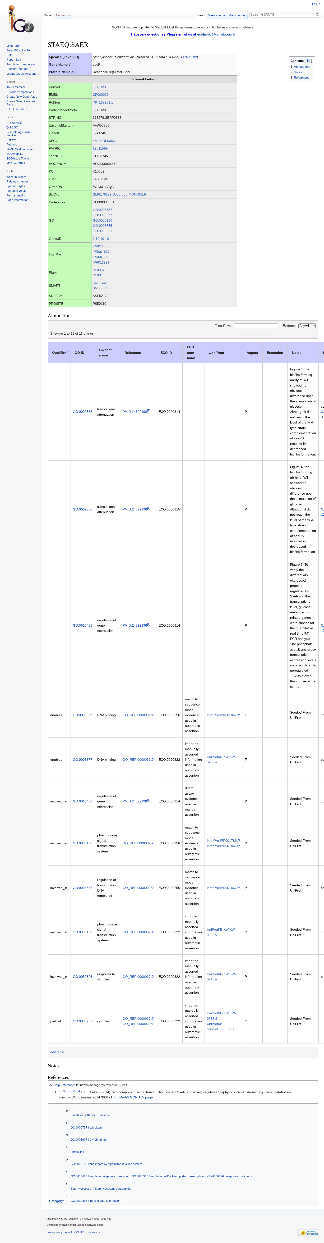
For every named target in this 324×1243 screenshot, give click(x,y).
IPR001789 (101, 257)
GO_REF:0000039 (137, 1024)
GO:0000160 (102, 220)
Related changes (17, 181)
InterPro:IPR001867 (222, 715)
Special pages (15, 186)
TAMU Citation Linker (20, 149)
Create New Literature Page (20, 103)
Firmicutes (77, 1151)
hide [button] (308, 61)
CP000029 (101, 94)
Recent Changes (17, 69)
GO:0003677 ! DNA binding (88, 1139)
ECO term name (191, 352)
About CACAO (15, 87)
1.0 (63, 1090)
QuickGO (12, 127)
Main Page (13, 46)
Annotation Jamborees (21, 64)
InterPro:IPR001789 (222, 840)
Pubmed (11, 144)
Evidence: (290, 326)
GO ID (79, 353)
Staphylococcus (81, 1188)
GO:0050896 (82, 977)
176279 (188, 57)
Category (56, 1200)
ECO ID (166, 353)
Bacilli (91, 1115)
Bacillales (77, 1115)
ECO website (14, 153)
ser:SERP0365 (104, 141)
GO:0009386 (82, 412)
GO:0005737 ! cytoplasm (86, 1127)
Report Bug (13, 59)
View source (216, 15)
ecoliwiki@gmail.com (214, 34)
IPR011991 (101, 262)
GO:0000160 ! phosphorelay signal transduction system (106, 1164)
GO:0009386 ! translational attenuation (95, 1200)
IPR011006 (101, 246)
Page (47, 15)
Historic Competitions (20, 92)
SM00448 (100, 283)
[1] (148, 410)
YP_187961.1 (103, 102)
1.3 (78, 1090)
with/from (216, 353)
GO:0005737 (102, 210)
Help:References (64, 1085)
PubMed (119, 1097)
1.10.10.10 (101, 239)
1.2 (73, 1090)
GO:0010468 (82, 625)
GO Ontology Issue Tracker (18, 134)
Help (9, 55)
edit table (57, 1052)
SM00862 (100, 288)
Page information (17, 200)
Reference (133, 353)
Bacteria (103, 1115)
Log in (316, 4)
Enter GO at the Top (19, 50)
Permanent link (16, 195)
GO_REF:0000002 (137, 715)
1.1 (68, 1090)
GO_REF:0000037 (137, 759)
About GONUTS (74, 1232)
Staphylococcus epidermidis (113, 1188)
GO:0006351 (102, 231)
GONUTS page (141, 1097)
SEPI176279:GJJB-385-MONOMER (119, 194)
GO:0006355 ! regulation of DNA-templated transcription (168, 1176)
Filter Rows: (223, 326)
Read (200, 15)
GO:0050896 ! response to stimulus (230, 1176)
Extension (275, 353)
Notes (296, 353)
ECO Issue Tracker (18, 158)
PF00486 (99, 275)
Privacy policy (54, 1232)
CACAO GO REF (17, 109)
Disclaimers (93, 1232)
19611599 (100, 148)
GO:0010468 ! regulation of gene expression (99, 1176)
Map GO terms (15, 163)
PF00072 (99, 270)
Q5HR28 (99, 87)
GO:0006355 (102, 226)
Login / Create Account (21, 73)
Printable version (17, 190)
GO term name (105, 352)
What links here (16, 177)
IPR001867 (101, 252)
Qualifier (59, 353)
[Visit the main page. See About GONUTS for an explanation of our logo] (21, 19)
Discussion (62, 15)
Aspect (252, 353)
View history (237, 15)
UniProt (11, 140)
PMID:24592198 (135, 412)
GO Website (14, 123)
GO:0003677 (102, 215)
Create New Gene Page (21, 96)
